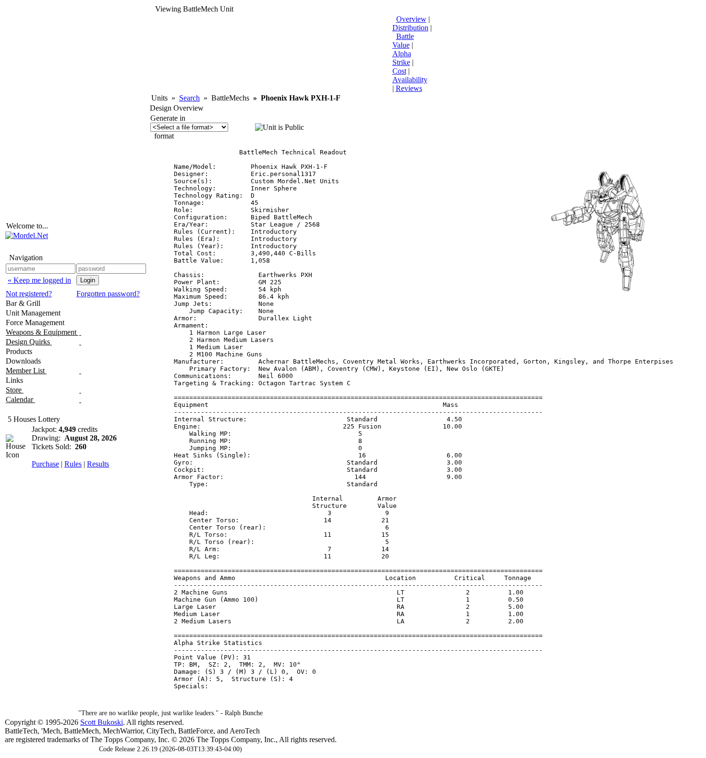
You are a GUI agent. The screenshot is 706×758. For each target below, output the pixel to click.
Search (189, 98)
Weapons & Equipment (42, 332)
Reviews (409, 88)
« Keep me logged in (39, 280)
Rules (73, 464)
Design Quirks (29, 342)
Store (15, 390)
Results (98, 464)
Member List (26, 370)
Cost (399, 71)
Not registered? (29, 294)
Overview (411, 19)
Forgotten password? (108, 294)
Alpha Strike (401, 58)
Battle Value (403, 40)
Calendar (20, 399)
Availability (409, 80)
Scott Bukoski (101, 722)
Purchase (45, 464)
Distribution (410, 28)
